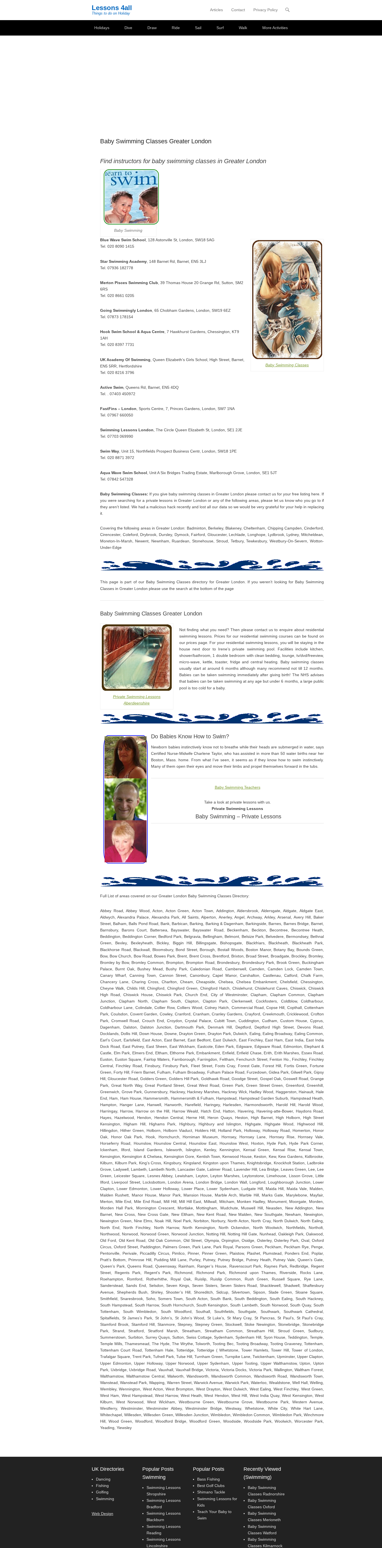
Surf (220, 27)
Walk (243, 27)
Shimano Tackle (211, 1492)
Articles (216, 10)
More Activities (275, 27)
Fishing (102, 1485)
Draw (152, 27)
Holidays (101, 27)
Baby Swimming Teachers (237, 787)
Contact (238, 10)
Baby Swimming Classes (287, 365)
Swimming (105, 1499)
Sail (198, 27)
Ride (176, 27)
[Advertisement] (191, 77)
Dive (128, 27)
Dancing (103, 1479)
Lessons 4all (112, 7)
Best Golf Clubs (211, 1485)
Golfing (102, 1492)
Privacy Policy (265, 10)
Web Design (102, 1513)
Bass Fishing (208, 1479)
